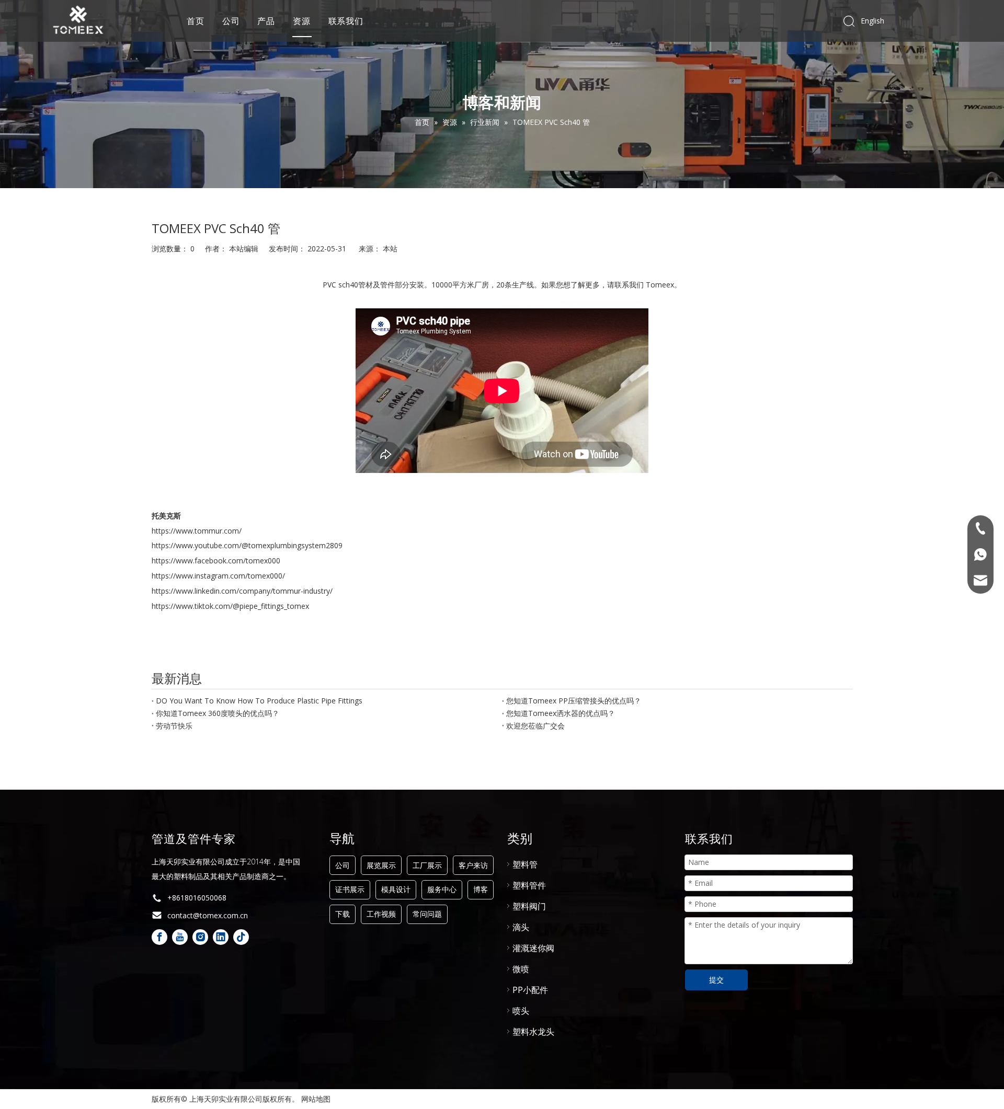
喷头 (520, 1010)
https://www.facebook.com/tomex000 (216, 560)
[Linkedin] (221, 937)
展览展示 (381, 865)
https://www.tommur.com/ (197, 531)
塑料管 (525, 864)
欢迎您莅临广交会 (535, 726)
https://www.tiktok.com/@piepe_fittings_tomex (230, 606)
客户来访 (473, 865)
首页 (195, 21)
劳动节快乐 (174, 726)
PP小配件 (530, 990)
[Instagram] (200, 937)
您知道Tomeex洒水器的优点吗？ (560, 713)
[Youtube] (180, 937)
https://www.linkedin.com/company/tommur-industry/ (242, 591)
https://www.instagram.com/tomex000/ (218, 576)
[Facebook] (159, 937)
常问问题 (427, 914)
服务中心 (442, 889)
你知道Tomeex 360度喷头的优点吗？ (217, 713)
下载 (342, 914)
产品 (266, 21)
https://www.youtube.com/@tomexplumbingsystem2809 (247, 545)
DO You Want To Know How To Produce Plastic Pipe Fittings (259, 701)
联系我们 (345, 21)
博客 (480, 889)
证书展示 (349, 889)
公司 (231, 21)
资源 (302, 21)
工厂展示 (427, 865)
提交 (716, 980)
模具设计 (395, 889)
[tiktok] (241, 937)
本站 (390, 248)
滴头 (520, 927)
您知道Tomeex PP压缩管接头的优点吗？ (573, 701)
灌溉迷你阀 (533, 948)
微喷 (520, 969)
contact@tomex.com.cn (207, 915)
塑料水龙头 (533, 1031)
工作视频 (381, 914)
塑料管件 (529, 885)
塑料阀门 (529, 906)
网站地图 (315, 1099)
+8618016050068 (196, 898)
